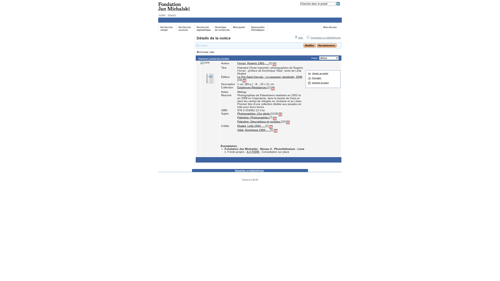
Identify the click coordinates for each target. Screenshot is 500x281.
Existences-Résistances (252, 87)
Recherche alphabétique (204, 28)
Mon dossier (330, 27)
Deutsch (172, 15)
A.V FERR (253, 151)
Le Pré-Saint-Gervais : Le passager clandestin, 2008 (269, 77)
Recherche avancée (185, 28)
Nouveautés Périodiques (258, 28)
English (162, 15)
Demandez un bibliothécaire (326, 37)
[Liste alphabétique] (274, 63)
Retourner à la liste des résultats (213, 58)
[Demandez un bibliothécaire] (308, 37)
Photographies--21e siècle (254, 113)
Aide (301, 37)
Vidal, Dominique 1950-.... (253, 130)
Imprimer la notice (320, 83)
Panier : (315, 58)
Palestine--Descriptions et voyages (259, 121)
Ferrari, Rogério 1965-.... (253, 63)
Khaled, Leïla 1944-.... (251, 125)
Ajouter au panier (320, 73)
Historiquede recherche (222, 28)
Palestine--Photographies (253, 117)
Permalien (316, 78)
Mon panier (239, 27)
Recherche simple (166, 28)
